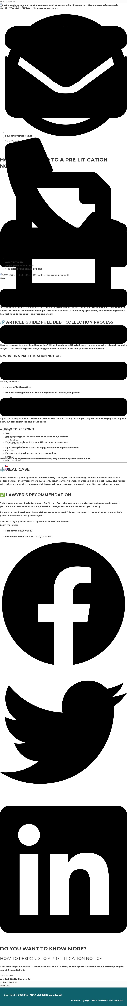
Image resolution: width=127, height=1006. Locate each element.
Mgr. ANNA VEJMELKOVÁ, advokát (18, 7)
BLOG (8, 453)
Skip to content (8, 1)
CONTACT (10, 457)
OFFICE (9, 433)
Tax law (14, 440)
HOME (8, 430)
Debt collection (18, 447)
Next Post (6, 985)
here (15, 525)
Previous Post (8, 982)
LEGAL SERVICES (14, 437)
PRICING (9, 450)
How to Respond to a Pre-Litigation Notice (51, 958)
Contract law (16, 443)
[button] (63, 351)
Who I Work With (14, 460)
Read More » (6, 975)
